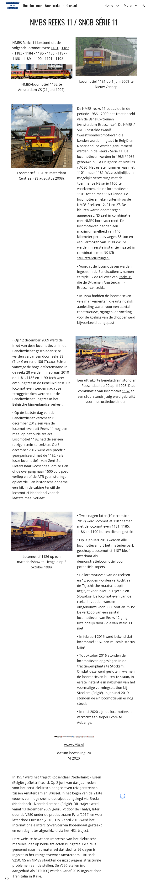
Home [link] (108, 5)
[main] (74, 22)
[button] (143, 5)
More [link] (128, 5)
